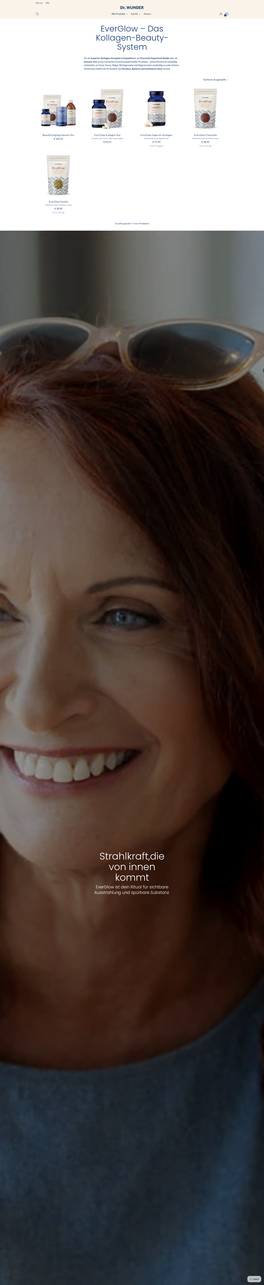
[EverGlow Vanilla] (58, 175)
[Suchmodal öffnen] (37, 14)
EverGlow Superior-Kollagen (156, 135)
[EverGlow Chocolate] (205, 108)
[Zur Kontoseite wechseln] (221, 14)
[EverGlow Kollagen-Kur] (107, 108)
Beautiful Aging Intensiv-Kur (59, 135)
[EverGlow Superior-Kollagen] (156, 108)
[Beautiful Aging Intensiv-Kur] (58, 108)
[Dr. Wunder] (132, 7)
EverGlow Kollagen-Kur (107, 135)
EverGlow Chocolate (205, 135)
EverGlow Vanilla (58, 201)
